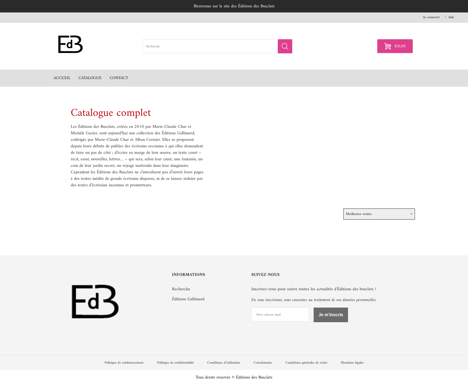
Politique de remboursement (124, 363)
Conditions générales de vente (306, 363)
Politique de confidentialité (175, 363)
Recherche (181, 289)
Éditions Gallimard (188, 299)
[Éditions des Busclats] (95, 330)
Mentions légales (352, 363)
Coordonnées (262, 363)
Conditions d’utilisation (223, 363)
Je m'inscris (330, 314)
